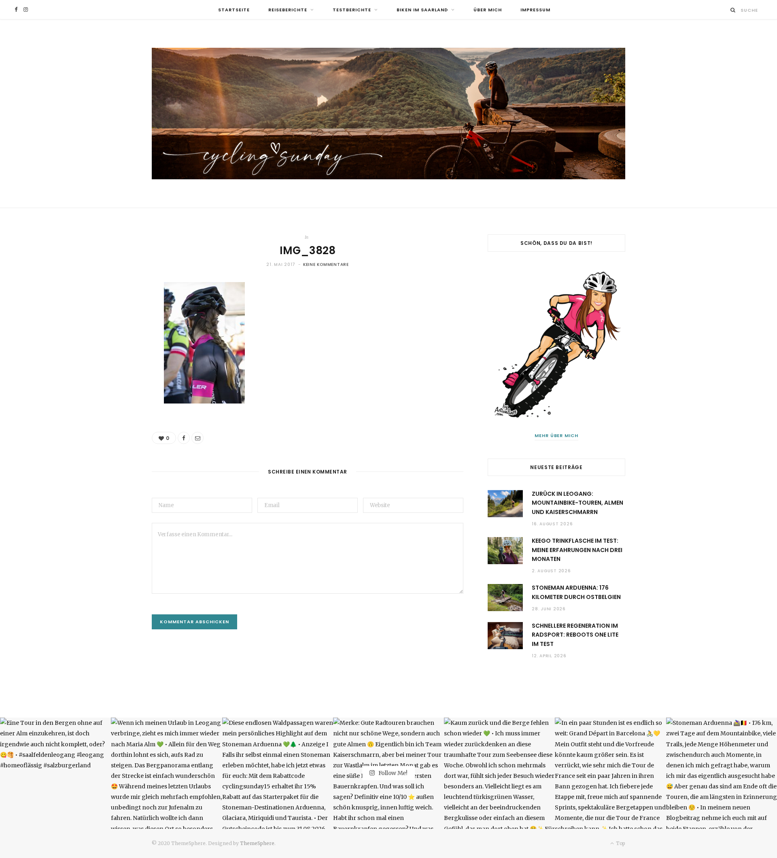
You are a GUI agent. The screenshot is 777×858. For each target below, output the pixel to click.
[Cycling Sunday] (388, 113)
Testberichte (352, 9)
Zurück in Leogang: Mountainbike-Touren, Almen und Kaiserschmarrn (577, 503)
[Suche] (733, 10)
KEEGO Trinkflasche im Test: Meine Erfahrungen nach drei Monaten (577, 550)
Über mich (487, 9)
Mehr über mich (557, 435)
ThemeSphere (257, 843)
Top (620, 843)
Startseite (234, 9)
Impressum (535, 9)
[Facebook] (184, 438)
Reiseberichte (287, 9)
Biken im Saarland (422, 9)
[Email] (197, 438)
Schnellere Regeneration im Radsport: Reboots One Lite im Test (575, 635)
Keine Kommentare (326, 264)
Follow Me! (392, 773)
